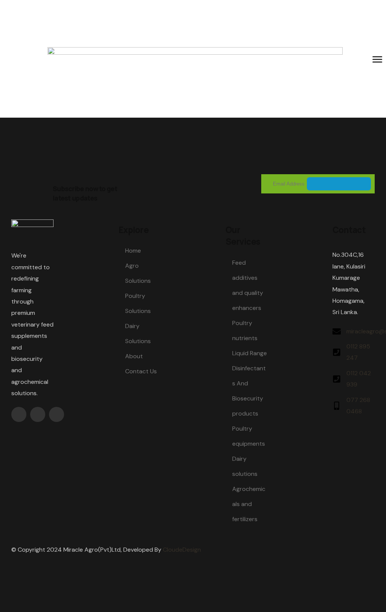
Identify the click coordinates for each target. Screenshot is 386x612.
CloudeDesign (182, 550)
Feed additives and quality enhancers (247, 285)
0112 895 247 (358, 352)
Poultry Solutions (138, 303)
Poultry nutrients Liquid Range (249, 338)
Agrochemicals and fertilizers (248, 504)
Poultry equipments (248, 436)
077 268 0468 (358, 405)
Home (133, 251)
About (134, 356)
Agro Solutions (138, 273)
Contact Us (141, 371)
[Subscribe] (339, 183)
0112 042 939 (358, 378)
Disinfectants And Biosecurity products (249, 390)
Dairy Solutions (138, 333)
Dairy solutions (244, 466)
